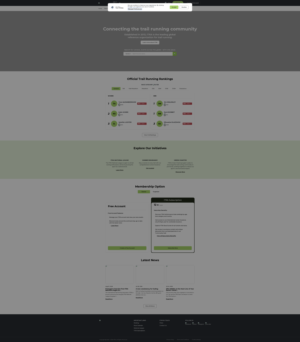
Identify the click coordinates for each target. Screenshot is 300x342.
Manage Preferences (135, 9)
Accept (174, 7)
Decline (184, 7)
